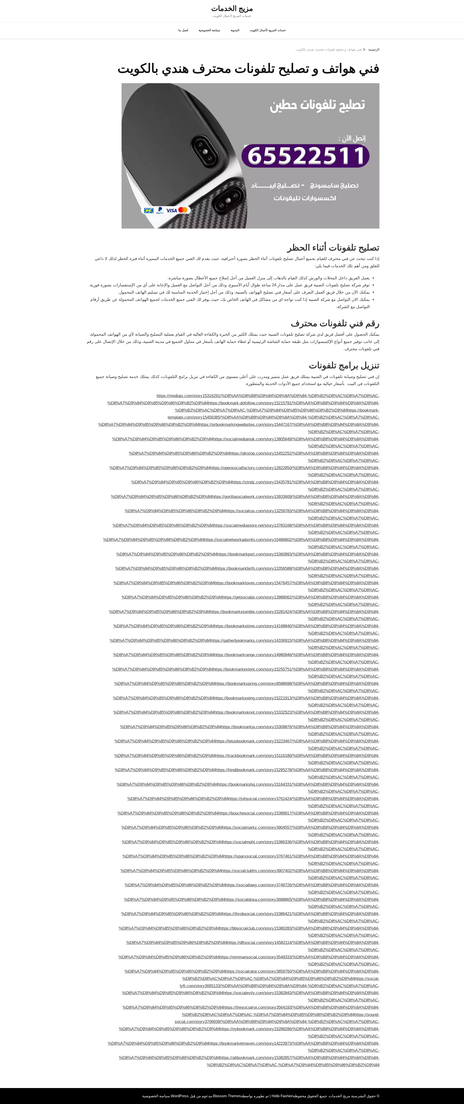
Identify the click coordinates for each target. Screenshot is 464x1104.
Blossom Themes (227, 1096)
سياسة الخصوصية (209, 30)
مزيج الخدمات (232, 8)
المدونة (235, 30)
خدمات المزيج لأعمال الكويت (268, 30)
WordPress (180, 1096)
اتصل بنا (183, 30)
